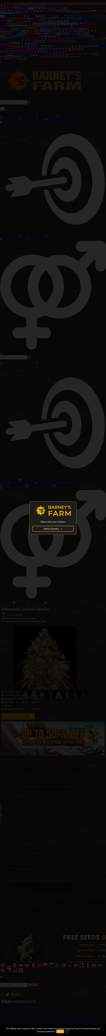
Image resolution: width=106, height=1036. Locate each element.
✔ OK (60, 1031)
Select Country (51, 528)
